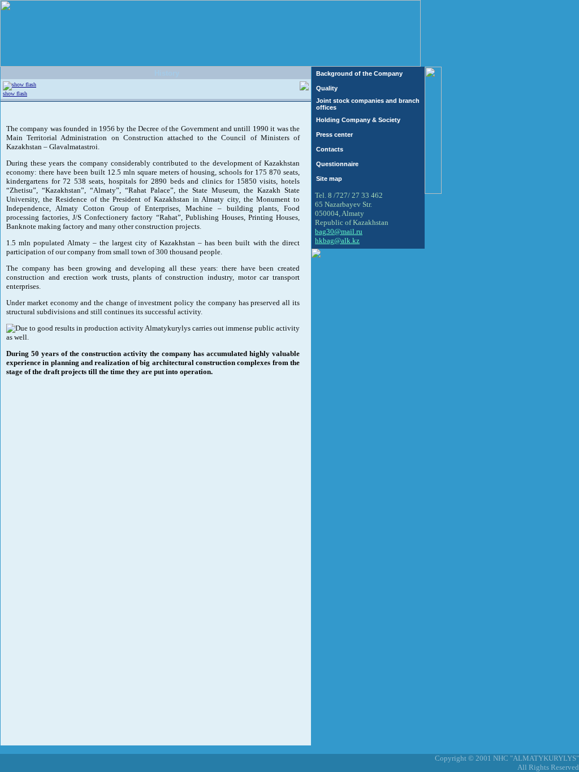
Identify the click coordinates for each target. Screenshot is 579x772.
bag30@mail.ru (338, 231)
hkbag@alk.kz (337, 240)
